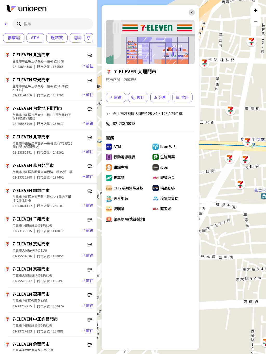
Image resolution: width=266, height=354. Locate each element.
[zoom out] (255, 21)
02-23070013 (124, 123)
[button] (239, 183)
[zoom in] (255, 10)
